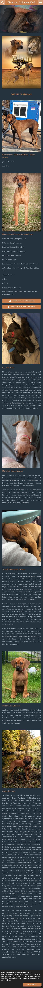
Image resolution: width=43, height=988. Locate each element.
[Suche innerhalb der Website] (2, 2)
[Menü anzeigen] (40, 2)
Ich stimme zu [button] (32, 984)
